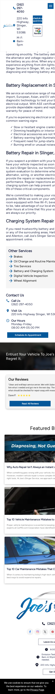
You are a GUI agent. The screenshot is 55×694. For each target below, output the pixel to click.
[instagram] (37, 631)
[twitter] (45, 631)
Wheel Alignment (25, 280)
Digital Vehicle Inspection (31, 276)
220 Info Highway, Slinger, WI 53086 (23, 25)
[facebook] (30, 631)
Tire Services (22, 266)
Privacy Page (37, 689)
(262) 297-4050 (22, 304)
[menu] (51, 6)
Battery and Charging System (33, 271)
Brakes (18, 256)
